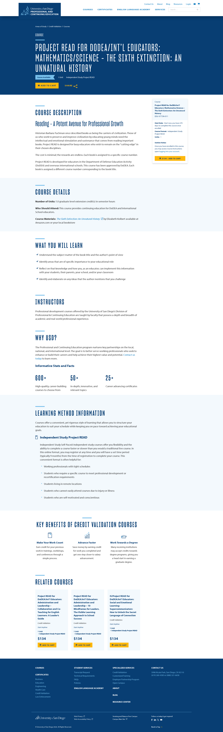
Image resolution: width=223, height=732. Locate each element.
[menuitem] (88, 10)
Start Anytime (42, 627)
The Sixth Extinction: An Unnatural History (78, 218)
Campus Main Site (119, 719)
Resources (178, 4)
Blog (168, 4)
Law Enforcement (42, 696)
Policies (77, 683)
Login (188, 4)
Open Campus (119, 683)
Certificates (105, 9)
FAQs (76, 679)
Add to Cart (48, 85)
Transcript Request (82, 672)
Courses (88, 9)
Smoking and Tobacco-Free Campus (125, 716)
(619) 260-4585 (157, 675)
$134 (42, 638)
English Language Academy (133, 9)
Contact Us (148, 4)
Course (39, 35)
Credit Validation (42, 693)
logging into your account (169, 151)
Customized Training (121, 675)
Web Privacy (78, 716)
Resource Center (121, 702)
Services (160, 9)
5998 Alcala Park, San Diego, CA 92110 (167, 672)
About (159, 4)
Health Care (40, 689)
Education (39, 682)
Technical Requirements (84, 675)
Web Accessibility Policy (82, 719)
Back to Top (155, 727)
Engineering (40, 686)
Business (39, 679)
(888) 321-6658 (173, 675)
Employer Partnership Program (126, 679)
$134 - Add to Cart (171, 158)
